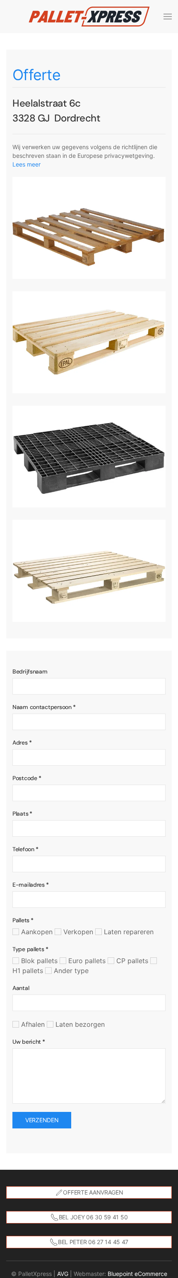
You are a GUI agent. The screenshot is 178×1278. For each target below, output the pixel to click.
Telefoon (25, 849)
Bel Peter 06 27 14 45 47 (93, 1241)
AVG (62, 1273)
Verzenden (41, 1119)
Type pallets (30, 949)
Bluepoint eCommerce (137, 1273)
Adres (21, 742)
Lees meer (26, 164)
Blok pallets (38, 961)
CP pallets (131, 961)
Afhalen (32, 1024)
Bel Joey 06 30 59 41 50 (93, 1217)
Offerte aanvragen (93, 1192)
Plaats (22, 813)
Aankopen (36, 932)
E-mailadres (30, 884)
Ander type (70, 970)
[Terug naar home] (89, 16)
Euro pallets (86, 961)
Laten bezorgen (79, 1024)
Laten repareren (128, 932)
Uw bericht (28, 1041)
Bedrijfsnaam (30, 671)
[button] (168, 16)
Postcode (26, 778)
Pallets (23, 920)
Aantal (20, 988)
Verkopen (77, 932)
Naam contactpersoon (43, 707)
